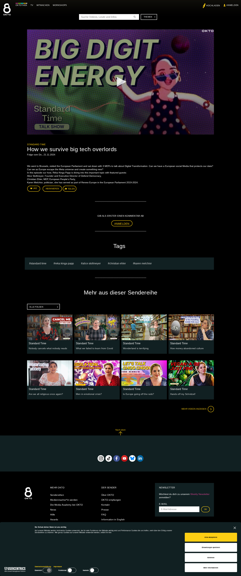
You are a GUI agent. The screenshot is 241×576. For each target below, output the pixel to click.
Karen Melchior (143, 263)
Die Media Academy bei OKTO (66, 504)
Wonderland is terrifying (136, 348)
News (53, 509)
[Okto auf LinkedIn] (140, 458)
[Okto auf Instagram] (101, 458)
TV (31, 5)
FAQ (103, 514)
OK (205, 509)
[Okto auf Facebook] (116, 458)
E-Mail (163, 504)
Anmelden (122, 223)
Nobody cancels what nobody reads (48, 348)
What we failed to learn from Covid (94, 348)
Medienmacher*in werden (64, 500)
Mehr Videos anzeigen (194, 409)
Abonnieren (52, 189)
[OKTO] (7, 12)
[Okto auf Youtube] (124, 458)
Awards (54, 519)
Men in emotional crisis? (89, 394)
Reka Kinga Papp (64, 263)
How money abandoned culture (187, 348)
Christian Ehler (117, 263)
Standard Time (36, 144)
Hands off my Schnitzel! (183, 394)
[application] (120, 81)
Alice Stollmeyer (91, 263)
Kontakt (105, 504)
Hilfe (52, 514)
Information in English (113, 519)
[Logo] (208, 31)
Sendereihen (57, 495)
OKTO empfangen (111, 500)
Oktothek (21, 5)
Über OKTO (107, 495)
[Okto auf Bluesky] (132, 458)
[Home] (28, 499)
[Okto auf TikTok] (108, 458)
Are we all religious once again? (46, 394)
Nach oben (120, 430)
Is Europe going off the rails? (138, 394)
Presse (105, 509)
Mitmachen (43, 5)
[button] (120, 82)
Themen (148, 17)
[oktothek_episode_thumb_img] (50, 327)
